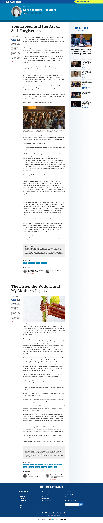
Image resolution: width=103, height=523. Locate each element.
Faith (25, 262)
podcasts (21, 505)
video (20, 507)
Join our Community (83, 1)
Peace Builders (58, 464)
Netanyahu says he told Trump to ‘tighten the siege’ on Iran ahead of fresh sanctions (87, 84)
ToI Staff (83, 67)
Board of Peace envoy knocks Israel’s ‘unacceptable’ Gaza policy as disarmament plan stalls (81, 52)
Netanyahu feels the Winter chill (86, 93)
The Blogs (26, 7)
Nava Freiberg (84, 87)
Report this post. (14, 61)
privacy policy (45, 494)
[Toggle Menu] (2, 1)
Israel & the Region (23, 491)
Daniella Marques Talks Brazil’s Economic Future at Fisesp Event (57, 476)
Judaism (46, 464)
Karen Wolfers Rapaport (39, 9)
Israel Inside (22, 496)
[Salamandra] (63, 519)
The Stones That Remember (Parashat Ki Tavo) (35, 270)
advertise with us (45, 498)
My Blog (25, 20)
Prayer (25, 467)
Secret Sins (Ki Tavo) (55, 270)
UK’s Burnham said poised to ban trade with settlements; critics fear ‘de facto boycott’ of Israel (86, 64)
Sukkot (50, 467)
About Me (32, 20)
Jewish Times (22, 494)
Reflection (31, 467)
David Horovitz (85, 95)
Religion (37, 467)
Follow (25, 13)
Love (51, 464)
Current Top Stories (81, 30)
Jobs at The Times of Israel (47, 500)
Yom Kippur (44, 262)
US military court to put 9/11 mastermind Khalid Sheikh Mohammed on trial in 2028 (86, 74)
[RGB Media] (52, 519)
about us (44, 496)
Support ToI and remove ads (96, 1)
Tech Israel (21, 498)
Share (14, 39)
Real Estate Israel (23, 500)
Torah (38, 262)
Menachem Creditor (31, 273)
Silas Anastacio (53, 479)
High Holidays (31, 262)
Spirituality (44, 467)
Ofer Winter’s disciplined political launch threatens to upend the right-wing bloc (86, 103)
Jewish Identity (39, 464)
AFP (87, 88)
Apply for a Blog (87, 20)
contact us (44, 503)
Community (26, 464)
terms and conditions (46, 491)
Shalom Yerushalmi (85, 107)
